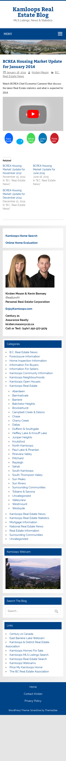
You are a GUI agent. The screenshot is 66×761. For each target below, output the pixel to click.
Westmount (19, 504)
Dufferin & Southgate (25, 429)
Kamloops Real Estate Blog (33, 11)
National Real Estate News (26, 526)
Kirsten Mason (40, 72)
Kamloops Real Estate (23, 385)
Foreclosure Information (25, 356)
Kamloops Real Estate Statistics (29, 518)
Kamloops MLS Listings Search (29, 654)
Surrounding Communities (28, 487)
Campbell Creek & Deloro (28, 412)
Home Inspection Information (28, 360)
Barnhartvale (20, 395)
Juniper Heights (22, 437)
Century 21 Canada (21, 634)
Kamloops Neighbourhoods (27, 377)
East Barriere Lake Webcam (27, 638)
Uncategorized (21, 495)
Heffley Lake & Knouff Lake (29, 433)
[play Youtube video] (33, 114)
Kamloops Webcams (23, 663)
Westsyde (18, 508)
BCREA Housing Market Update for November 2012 (14, 169)
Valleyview (19, 500)
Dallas (16, 424)
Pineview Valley (22, 454)
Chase (16, 416)
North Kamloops (22, 445)
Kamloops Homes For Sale (26, 650)
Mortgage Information (23, 522)
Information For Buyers (24, 365)
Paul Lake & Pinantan (25, 449)
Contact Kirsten (33, 694)
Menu (8, 34)
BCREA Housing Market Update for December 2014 (14, 194)
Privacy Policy (33, 701)
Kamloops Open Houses (25, 381)
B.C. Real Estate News (23, 352)
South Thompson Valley (27, 475)
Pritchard (17, 458)
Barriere (17, 399)
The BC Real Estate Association (29, 671)
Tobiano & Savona (23, 491)
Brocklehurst (20, 408)
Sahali (16, 466)
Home (33, 687)
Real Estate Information (24, 530)
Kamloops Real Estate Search (28, 659)
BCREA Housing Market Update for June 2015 (44, 169)
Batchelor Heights (23, 403)
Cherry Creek (20, 420)
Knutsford (18, 441)
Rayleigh (17, 462)
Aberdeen (18, 391)
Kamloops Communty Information (31, 373)
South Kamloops (22, 470)
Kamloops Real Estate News (27, 514)
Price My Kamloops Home (26, 667)
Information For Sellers (24, 369)
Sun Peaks (18, 479)
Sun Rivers (19, 483)
